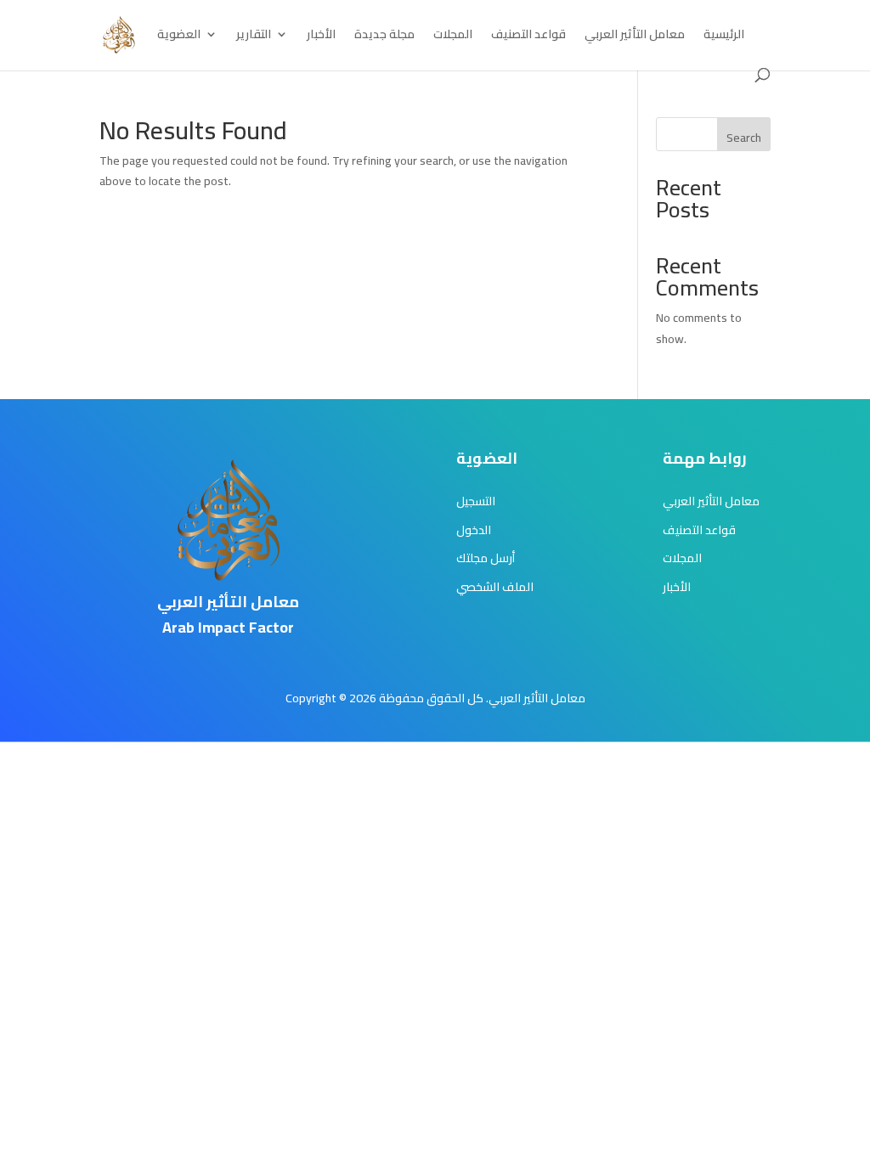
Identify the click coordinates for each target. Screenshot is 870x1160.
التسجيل (475, 501)
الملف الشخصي (495, 587)
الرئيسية (723, 36)
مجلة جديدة (384, 36)
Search (743, 138)
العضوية (179, 36)
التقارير (253, 36)
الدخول (473, 530)
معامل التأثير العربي (635, 36)
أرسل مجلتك (485, 558)
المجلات (452, 36)
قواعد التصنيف (528, 36)
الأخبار (321, 36)
